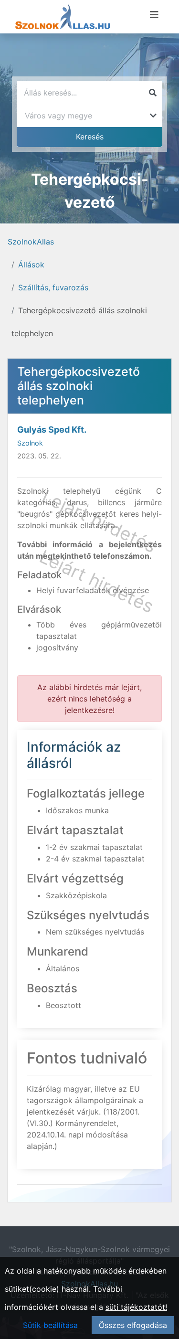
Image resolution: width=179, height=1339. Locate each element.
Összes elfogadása (133, 1325)
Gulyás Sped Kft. (51, 430)
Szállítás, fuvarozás (53, 287)
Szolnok (30, 443)
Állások (31, 264)
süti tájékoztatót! (136, 1307)
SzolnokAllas (31, 241)
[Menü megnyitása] (154, 14)
